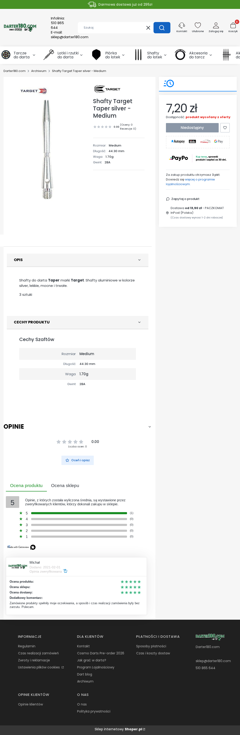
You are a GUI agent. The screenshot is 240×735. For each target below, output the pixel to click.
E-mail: (69, 34)
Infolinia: (58, 23)
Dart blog (84, 674)
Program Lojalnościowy (95, 667)
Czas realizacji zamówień (38, 653)
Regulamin (26, 646)
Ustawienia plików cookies (39, 667)
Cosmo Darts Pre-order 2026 (100, 653)
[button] (162, 27)
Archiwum (38, 71)
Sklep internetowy (118, 729)
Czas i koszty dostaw (153, 653)
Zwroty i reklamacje (34, 660)
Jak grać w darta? (91, 660)
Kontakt (83, 646)
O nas (82, 704)
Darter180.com (15, 71)
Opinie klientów (30, 704)
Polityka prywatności (93, 711)
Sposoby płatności (151, 646)
